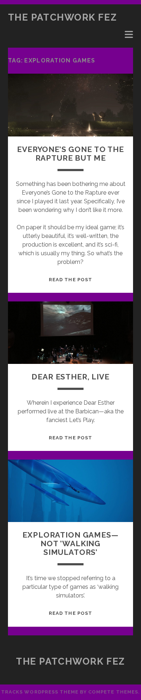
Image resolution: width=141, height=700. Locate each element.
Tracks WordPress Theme (39, 692)
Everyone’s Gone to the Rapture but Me (70, 153)
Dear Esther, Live (70, 376)
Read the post (70, 279)
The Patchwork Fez (62, 17)
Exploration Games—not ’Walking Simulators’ (70, 543)
